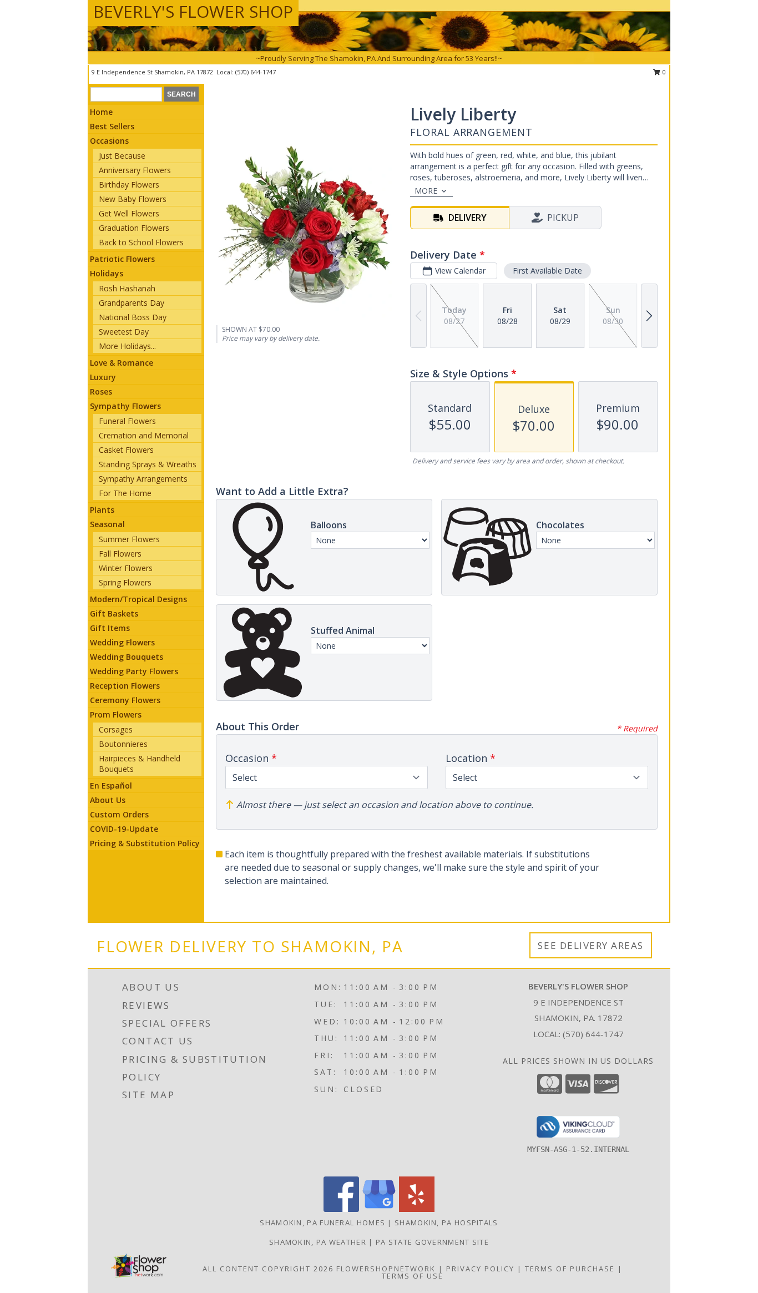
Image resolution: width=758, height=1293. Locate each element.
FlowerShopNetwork (386, 1269)
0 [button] (663, 72)
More (426, 190)
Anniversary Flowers (135, 170)
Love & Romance (121, 362)
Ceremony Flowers (125, 700)
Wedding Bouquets (126, 656)
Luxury (103, 377)
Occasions (109, 140)
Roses (101, 391)
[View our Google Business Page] (379, 1209)
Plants (102, 509)
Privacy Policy (480, 1269)
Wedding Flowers (122, 642)
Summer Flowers (129, 539)
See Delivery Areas (591, 945)
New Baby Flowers (132, 199)
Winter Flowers (126, 568)
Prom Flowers (116, 714)
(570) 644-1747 (255, 72)
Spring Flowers (125, 582)
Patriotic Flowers (122, 259)
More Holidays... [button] (127, 346)
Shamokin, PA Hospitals (446, 1223)
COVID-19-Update (124, 829)
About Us (107, 800)
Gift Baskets (114, 613)
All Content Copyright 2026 (268, 1269)
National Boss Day (132, 317)
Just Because (122, 155)
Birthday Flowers (129, 184)
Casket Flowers (126, 450)
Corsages (116, 729)
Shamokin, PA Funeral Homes (322, 1223)
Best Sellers (112, 126)
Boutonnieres (123, 744)
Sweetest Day (124, 331)
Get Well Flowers (129, 213)
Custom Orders (119, 814)
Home (101, 112)
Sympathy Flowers (125, 406)
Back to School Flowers (141, 242)
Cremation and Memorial (144, 435)
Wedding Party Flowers (134, 671)
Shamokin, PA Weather (317, 1242)
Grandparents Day (131, 302)
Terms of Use (412, 1276)
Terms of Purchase (570, 1269)
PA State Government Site (432, 1242)
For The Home (125, 493)
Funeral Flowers (127, 421)
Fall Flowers (120, 553)
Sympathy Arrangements (143, 478)
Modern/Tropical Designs (138, 599)
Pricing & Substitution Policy (145, 843)
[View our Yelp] (416, 1209)
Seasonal (107, 524)
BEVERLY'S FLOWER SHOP (193, 11)
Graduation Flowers (134, 228)
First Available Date (547, 270)
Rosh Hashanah (127, 288)
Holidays (106, 273)
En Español (111, 785)
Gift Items (110, 628)
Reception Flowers (125, 685)
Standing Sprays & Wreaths (147, 464)
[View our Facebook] (341, 1209)
